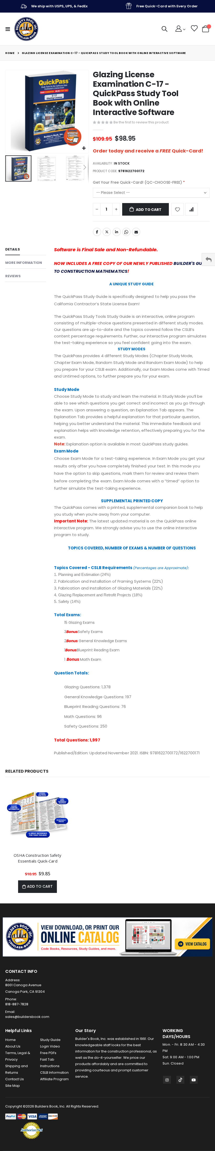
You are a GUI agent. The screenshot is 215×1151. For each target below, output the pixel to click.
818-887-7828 (16, 1004)
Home (9, 53)
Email (136, 232)
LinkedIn (116, 232)
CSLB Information (54, 1072)
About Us (12, 1046)
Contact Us (14, 1079)
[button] (83, 148)
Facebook (97, 232)
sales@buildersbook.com (27, 1016)
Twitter (107, 232)
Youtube (194, 1080)
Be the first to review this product (141, 122)
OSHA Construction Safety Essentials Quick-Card (37, 858)
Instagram (167, 1080)
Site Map (12, 1085)
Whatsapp (126, 232)
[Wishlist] (194, 29)
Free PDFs (48, 1052)
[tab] (25, 250)
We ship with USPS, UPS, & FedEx (59, 6)
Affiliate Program (54, 1079)
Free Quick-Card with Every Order (167, 6)
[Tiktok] (180, 1080)
